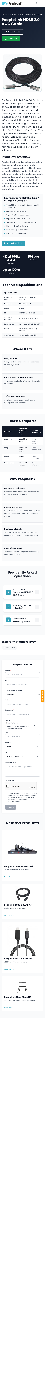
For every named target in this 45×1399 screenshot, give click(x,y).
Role (7, 752)
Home (7, 14)
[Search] (36, 3)
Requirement (11, 762)
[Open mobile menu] (41, 3)
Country (9, 742)
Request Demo (42, 696)
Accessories (26, 14)
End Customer (13, 723)
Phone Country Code (14, 690)
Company (9, 710)
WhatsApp (12, 38)
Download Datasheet (13, 243)
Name (8, 670)
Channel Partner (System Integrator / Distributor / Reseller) (21, 727)
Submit (11, 807)
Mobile (8, 700)
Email (7, 680)
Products (15, 14)
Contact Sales (14, 32)
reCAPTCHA (10, 780)
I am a (8, 720)
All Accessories (9, 648)
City (7, 732)
